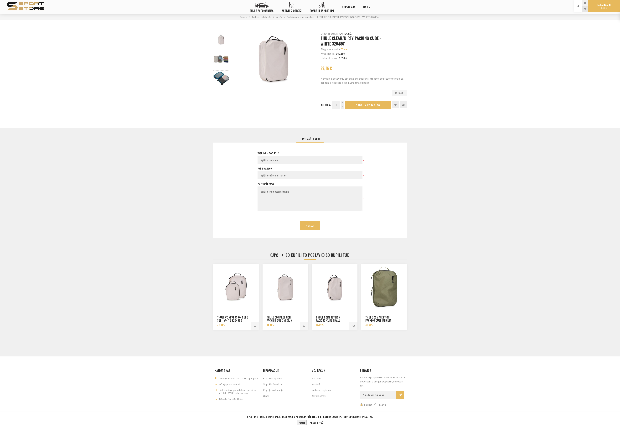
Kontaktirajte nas (272, 378)
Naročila (316, 378)
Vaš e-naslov (265, 168)
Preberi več (316, 422)
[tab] (310, 139)
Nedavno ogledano (321, 390)
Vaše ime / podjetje (268, 153)
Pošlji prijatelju (403, 104)
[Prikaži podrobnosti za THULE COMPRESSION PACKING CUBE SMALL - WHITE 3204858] (334, 287)
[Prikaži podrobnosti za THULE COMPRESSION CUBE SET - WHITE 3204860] (236, 287)
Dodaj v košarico (368, 105)
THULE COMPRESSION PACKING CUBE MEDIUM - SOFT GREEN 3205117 (379, 320)
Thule (344, 49)
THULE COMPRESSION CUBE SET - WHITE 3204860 (232, 318)
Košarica (603, 6)
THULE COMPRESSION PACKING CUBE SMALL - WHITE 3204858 (329, 320)
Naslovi (315, 384)
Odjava (382, 404)
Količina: (326, 105)
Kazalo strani (318, 395)
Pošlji (310, 225)
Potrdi (302, 422)
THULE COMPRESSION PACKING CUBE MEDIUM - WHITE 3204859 (280, 320)
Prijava (587, 3)
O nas (266, 395)
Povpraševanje (310, 139)
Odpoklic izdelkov (272, 384)
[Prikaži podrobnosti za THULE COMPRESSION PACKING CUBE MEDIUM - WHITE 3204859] (285, 287)
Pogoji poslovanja (273, 390)
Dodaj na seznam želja (395, 104)
